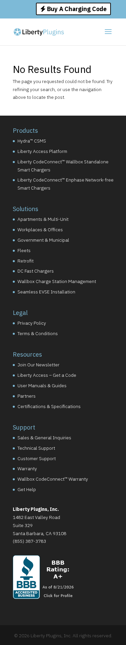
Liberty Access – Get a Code (46, 375)
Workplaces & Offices (40, 230)
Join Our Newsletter (38, 365)
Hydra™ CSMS (31, 141)
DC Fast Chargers (35, 271)
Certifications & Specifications (49, 406)
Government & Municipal (43, 240)
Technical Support (36, 448)
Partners (26, 396)
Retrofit (25, 261)
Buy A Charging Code (76, 9)
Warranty (27, 469)
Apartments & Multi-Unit (43, 219)
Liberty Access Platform (42, 151)
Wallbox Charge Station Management (56, 281)
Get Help (26, 489)
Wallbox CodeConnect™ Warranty (52, 479)
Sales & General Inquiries (44, 438)
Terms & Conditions (37, 333)
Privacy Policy (31, 323)
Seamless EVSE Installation (46, 292)
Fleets (24, 250)
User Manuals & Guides (42, 385)
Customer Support (36, 458)
